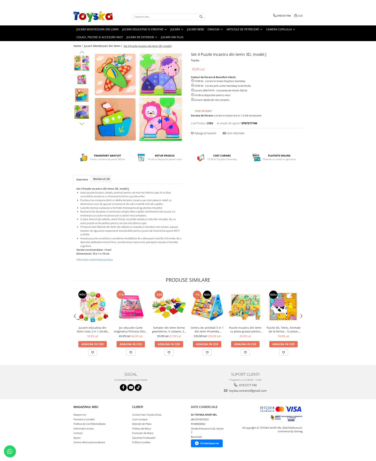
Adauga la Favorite (205, 133)
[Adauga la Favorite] (92, 352)
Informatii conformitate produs (94, 259)
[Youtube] (130, 387)
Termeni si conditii (84, 419)
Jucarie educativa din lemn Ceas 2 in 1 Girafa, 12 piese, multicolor (92, 329)
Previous (82, 53)
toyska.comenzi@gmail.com (247, 391)
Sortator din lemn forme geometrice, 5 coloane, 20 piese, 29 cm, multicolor (169, 329)
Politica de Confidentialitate (89, 424)
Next (82, 123)
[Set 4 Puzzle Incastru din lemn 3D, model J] (138, 97)
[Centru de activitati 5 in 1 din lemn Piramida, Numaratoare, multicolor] (207, 307)
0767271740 (247, 385)
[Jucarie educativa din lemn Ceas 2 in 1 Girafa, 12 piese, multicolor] (92, 306)
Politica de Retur (141, 428)
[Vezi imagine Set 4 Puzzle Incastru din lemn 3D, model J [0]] (82, 63)
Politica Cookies (141, 442)
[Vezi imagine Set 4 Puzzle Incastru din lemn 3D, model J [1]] (82, 80)
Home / (78, 46)
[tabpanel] (138, 97)
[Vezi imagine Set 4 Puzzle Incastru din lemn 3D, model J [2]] (82, 96)
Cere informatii (235, 133)
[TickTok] (138, 387)
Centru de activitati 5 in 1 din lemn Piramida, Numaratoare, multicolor (207, 329)
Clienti (137, 407)
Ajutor (77, 437)
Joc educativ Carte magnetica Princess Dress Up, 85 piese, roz (131, 329)
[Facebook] (123, 387)
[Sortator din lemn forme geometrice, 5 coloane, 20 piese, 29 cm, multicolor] (169, 307)
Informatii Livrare (83, 428)
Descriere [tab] (82, 179)
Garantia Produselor (144, 437)
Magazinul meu (85, 407)
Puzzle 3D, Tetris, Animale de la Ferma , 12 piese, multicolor (284, 329)
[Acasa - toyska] (93, 17)
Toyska (195, 60)
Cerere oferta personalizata (89, 442)
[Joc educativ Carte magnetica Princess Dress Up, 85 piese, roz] (131, 307)
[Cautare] (201, 17)
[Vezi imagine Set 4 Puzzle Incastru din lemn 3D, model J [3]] (82, 113)
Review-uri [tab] (101, 179)
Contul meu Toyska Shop (146, 414)
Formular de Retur (143, 433)
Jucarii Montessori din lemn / (103, 46)
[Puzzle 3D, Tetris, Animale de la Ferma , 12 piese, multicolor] (283, 307)
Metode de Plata (141, 424)
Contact (78, 433)
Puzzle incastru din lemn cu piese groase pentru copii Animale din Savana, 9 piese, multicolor (245, 329)
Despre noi (79, 414)
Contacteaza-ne (209, 443)
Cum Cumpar (140, 419)
